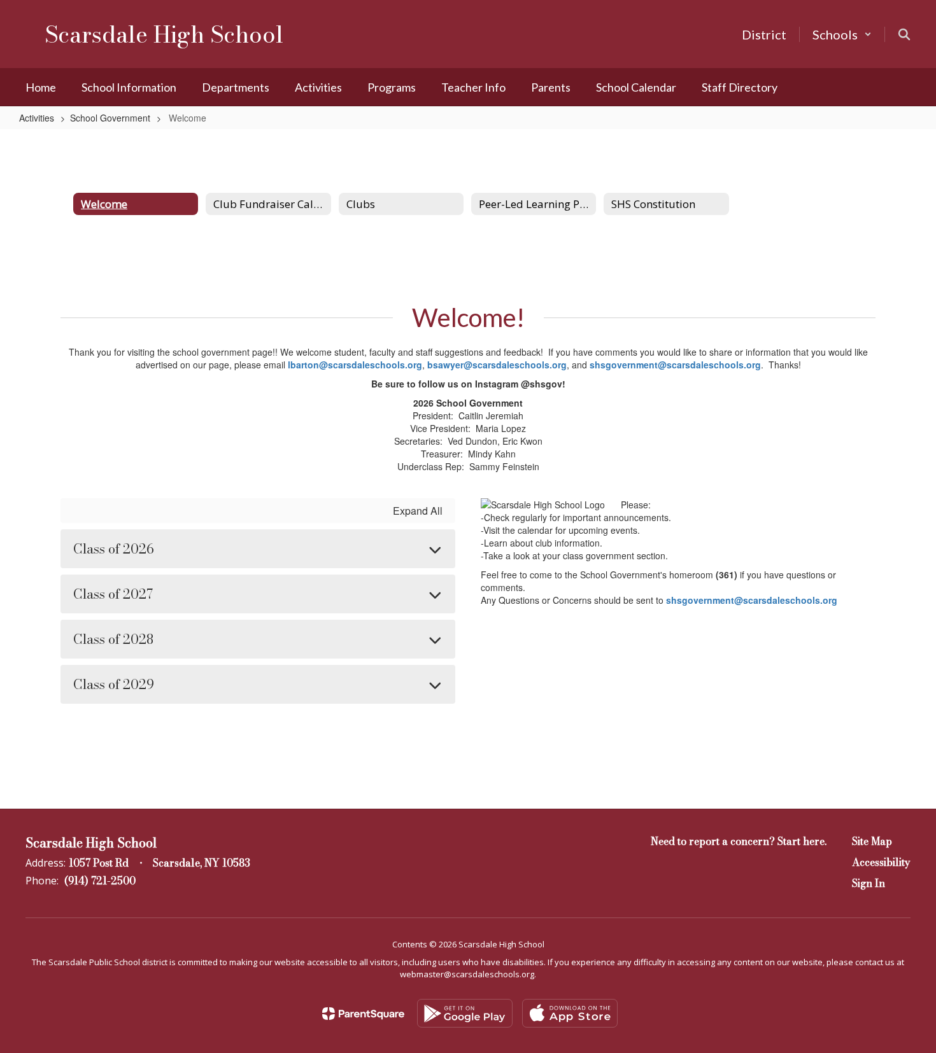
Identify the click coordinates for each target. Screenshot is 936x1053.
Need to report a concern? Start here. (738, 841)
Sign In (868, 883)
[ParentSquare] (363, 1013)
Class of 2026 (113, 549)
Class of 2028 (113, 639)
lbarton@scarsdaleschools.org (355, 364)
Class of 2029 (113, 684)
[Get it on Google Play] (465, 1013)
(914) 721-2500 (100, 880)
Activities (36, 117)
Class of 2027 (113, 594)
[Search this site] (904, 34)
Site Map (872, 841)
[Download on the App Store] (570, 1013)
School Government (110, 117)
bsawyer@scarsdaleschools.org (497, 364)
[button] (842, 34)
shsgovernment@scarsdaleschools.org (675, 364)
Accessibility (881, 862)
